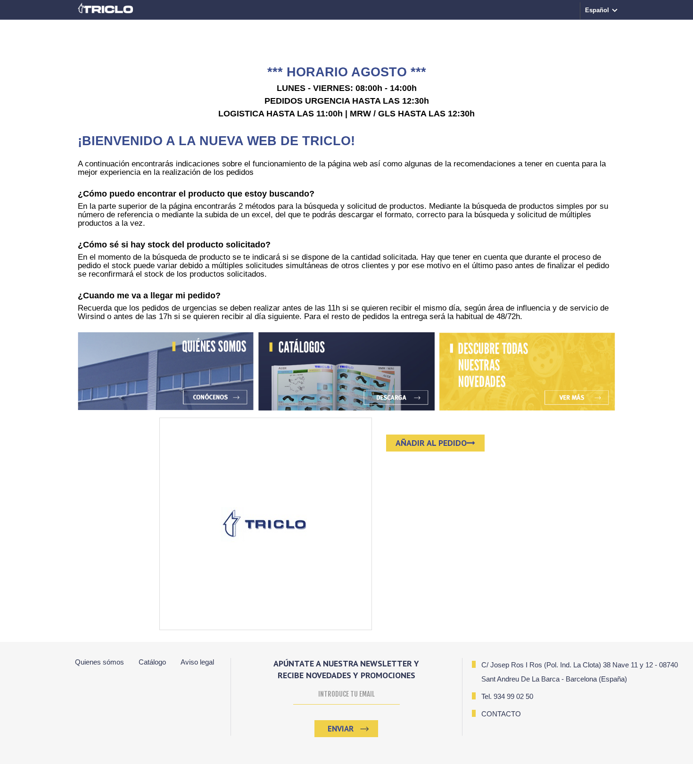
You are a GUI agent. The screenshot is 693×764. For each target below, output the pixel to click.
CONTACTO (501, 714)
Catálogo (152, 662)
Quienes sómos (99, 662)
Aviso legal (197, 662)
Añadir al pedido (431, 442)
